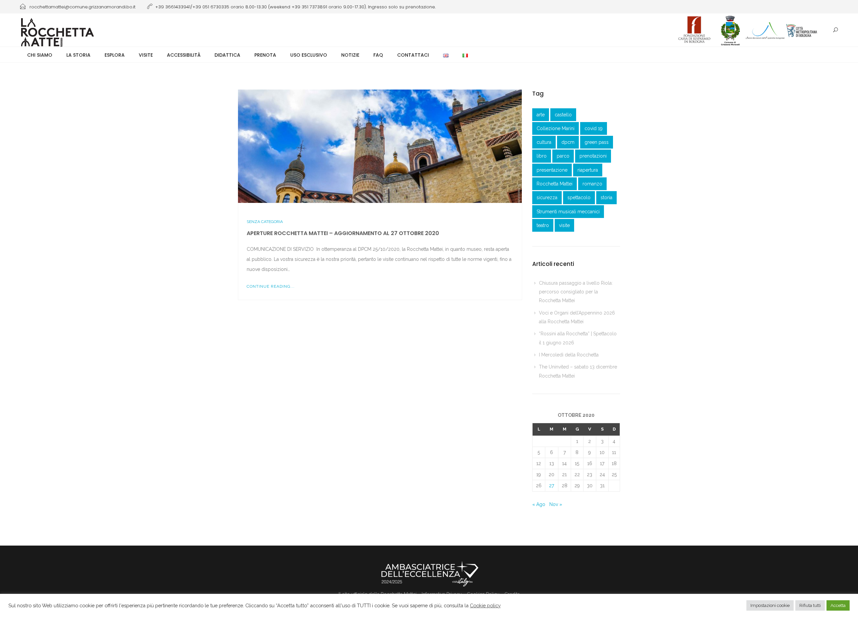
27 (551, 485)
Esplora (115, 55)
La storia (78, 55)
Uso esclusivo (308, 55)
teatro (543, 225)
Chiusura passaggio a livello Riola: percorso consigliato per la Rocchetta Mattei (576, 291)
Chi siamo (39, 55)
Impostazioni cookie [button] (770, 605)
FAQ (378, 55)
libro (542, 156)
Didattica (227, 55)
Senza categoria (265, 221)
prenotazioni (593, 156)
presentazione (552, 170)
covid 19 (594, 128)
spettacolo (579, 197)
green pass (597, 142)
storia (606, 197)
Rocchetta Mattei (554, 183)
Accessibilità (183, 55)
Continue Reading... (271, 286)
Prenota (265, 55)
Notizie (350, 55)
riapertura (587, 170)
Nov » (555, 504)
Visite (146, 55)
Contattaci (413, 55)
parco (563, 156)
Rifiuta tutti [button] (810, 605)
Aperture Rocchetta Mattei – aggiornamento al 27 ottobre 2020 (343, 233)
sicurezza (547, 197)
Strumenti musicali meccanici (568, 211)
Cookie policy (485, 605)
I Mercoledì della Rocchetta (569, 354)
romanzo (592, 183)
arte (541, 114)
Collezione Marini (555, 128)
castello (563, 114)
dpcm (567, 142)
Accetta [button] (838, 605)
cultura (544, 142)
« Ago (538, 504)
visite (564, 225)
